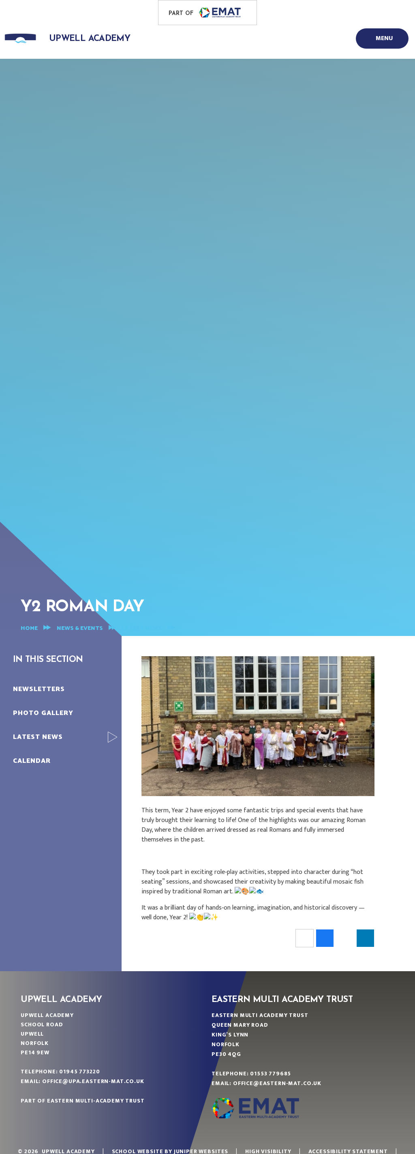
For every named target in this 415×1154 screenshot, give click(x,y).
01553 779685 (270, 1073)
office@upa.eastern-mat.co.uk (93, 1081)
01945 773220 (79, 1071)
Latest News (142, 628)
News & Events (80, 628)
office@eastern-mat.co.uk (277, 1083)
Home (29, 628)
